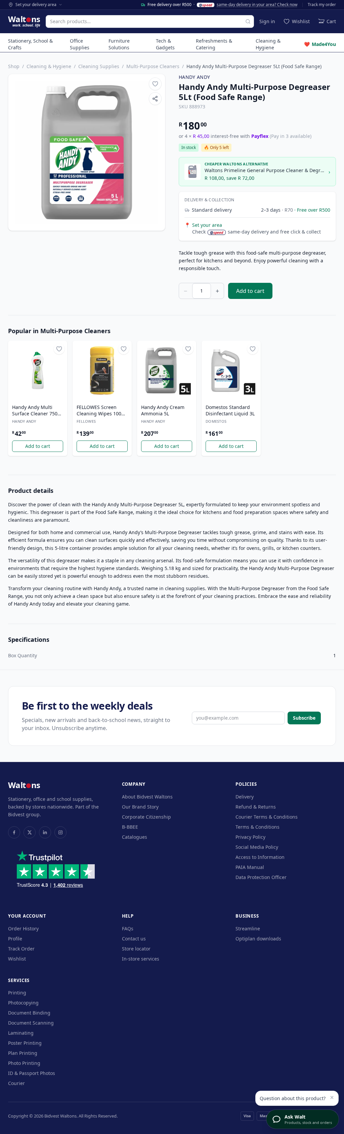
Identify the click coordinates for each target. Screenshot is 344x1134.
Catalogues (134, 837)
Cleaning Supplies (98, 66)
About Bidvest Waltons (147, 796)
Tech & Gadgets (165, 44)
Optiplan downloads (258, 938)
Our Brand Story (140, 807)
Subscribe (304, 718)
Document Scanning (31, 1023)
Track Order (21, 948)
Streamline (247, 928)
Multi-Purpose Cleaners (152, 66)
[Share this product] (155, 99)
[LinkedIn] (45, 832)
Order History (23, 928)
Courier (16, 1083)
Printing (17, 992)
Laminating (21, 1033)
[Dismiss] (332, 1097)
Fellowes (86, 421)
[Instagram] (60, 832)
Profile (15, 938)
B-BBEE (130, 827)
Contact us (134, 938)
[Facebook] (14, 832)
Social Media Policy (256, 847)
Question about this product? (293, 1098)
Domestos (216, 421)
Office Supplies (79, 44)
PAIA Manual (249, 867)
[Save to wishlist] (155, 84)
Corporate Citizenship (146, 817)
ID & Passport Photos (31, 1073)
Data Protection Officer (261, 877)
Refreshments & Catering (214, 44)
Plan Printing (22, 1053)
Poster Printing (25, 1043)
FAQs (127, 928)
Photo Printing (24, 1063)
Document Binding (29, 1013)
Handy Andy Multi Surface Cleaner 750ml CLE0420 (37, 410)
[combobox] (150, 21)
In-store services (140, 959)
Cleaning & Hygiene (268, 44)
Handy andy (194, 77)
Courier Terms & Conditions (266, 817)
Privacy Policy (250, 837)
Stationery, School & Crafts (30, 44)
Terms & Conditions (257, 827)
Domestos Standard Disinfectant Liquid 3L (230, 410)
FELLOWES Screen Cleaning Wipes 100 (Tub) (99, 410)
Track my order (322, 4)
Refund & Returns (255, 807)
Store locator (136, 948)
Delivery (244, 796)
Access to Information (260, 857)
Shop (13, 66)
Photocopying (23, 1002)
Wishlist (17, 959)
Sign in (267, 21)
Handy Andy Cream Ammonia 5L (162, 410)
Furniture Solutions (119, 44)
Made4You (320, 44)
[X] (30, 832)
